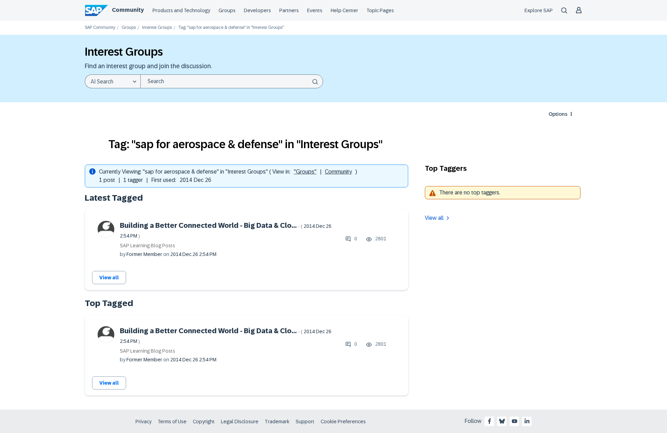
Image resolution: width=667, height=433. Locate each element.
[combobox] (231, 81)
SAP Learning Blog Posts (147, 245)
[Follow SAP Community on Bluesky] (502, 421)
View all (109, 277)
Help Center (344, 10)
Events (314, 10)
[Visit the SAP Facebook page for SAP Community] (489, 421)
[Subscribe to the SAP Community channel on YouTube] (514, 421)
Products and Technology (181, 10)
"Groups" (305, 172)
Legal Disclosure (239, 421)
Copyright (204, 421)
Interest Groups (157, 27)
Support (305, 421)
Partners (289, 10)
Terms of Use (172, 421)
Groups (227, 10)
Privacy (143, 421)
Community (128, 10)
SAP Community (100, 27)
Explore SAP (539, 10)
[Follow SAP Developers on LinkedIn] (527, 421)
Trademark (277, 421)
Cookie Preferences (343, 421)
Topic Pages (380, 10)
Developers (257, 10)
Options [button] (558, 114)
